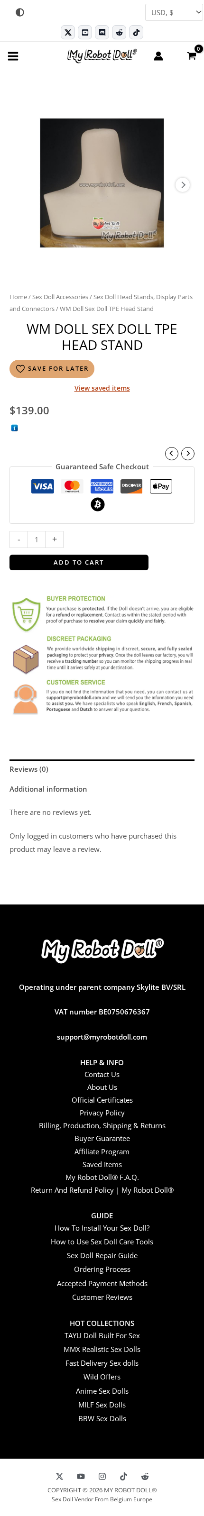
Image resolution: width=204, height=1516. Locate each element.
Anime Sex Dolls (102, 1391)
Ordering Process (102, 1269)
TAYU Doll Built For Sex (102, 1335)
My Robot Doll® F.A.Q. (102, 1177)
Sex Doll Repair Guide (102, 1255)
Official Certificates (102, 1100)
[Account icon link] (158, 56)
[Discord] (102, 32)
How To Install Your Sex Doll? (102, 1228)
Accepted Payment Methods (102, 1283)
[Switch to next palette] (19, 12)
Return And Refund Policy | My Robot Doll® (102, 1190)
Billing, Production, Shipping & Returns (102, 1125)
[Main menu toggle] (13, 55)
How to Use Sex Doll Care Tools (102, 1241)
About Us (102, 1087)
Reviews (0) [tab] (28, 769)
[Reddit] (119, 32)
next (183, 185)
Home (18, 296)
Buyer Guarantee (102, 1138)
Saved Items (102, 1164)
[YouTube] (81, 1476)
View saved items (102, 388)
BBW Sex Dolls (102, 1418)
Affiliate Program (102, 1151)
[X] (60, 1476)
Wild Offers (102, 1376)
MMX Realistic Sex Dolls (102, 1349)
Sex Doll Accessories (60, 296)
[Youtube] (85, 32)
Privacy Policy (102, 1112)
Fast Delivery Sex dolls (102, 1363)
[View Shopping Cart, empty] (191, 55)
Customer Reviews (102, 1297)
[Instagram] (102, 1476)
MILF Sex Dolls (102, 1404)
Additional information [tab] (48, 789)
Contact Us (102, 1074)
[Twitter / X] (68, 32)
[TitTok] (124, 1476)
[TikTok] (136, 32)
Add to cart (79, 562)
